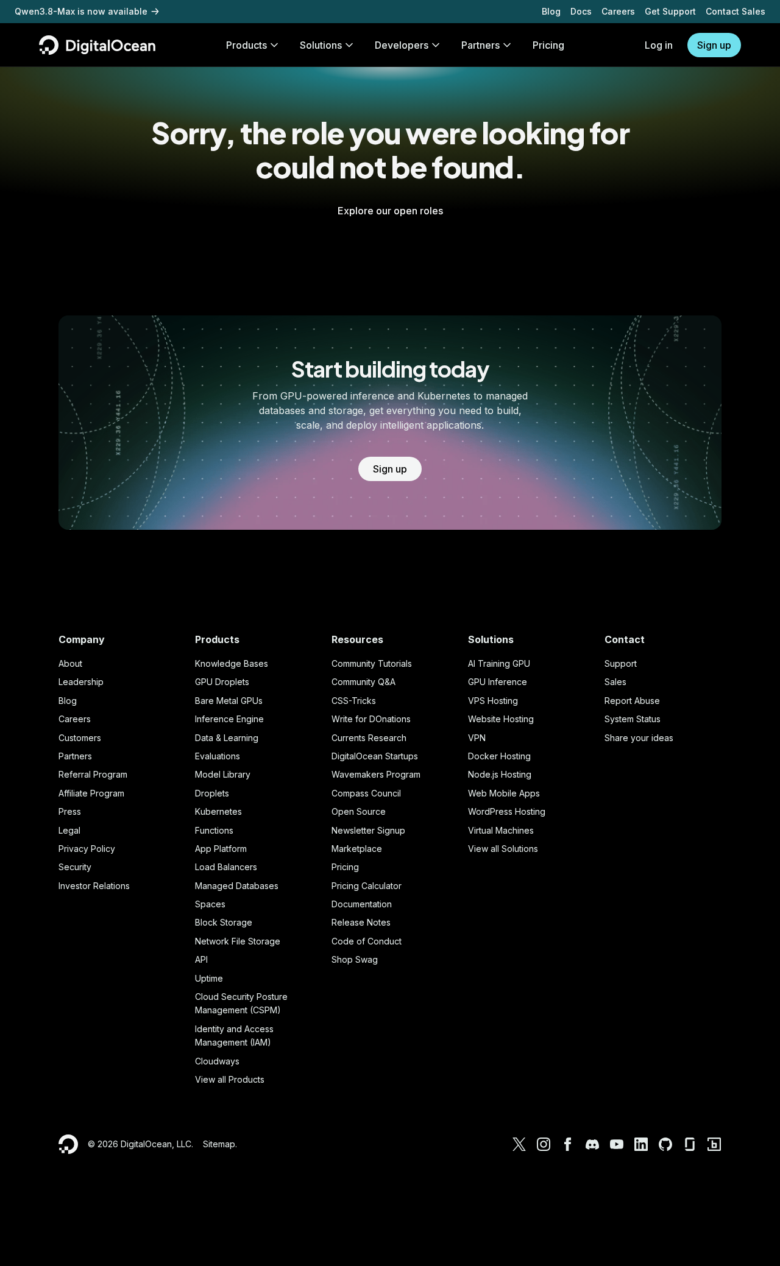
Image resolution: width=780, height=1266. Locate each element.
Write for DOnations (371, 719)
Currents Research (369, 738)
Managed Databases (236, 886)
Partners (75, 756)
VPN (477, 738)
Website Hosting (501, 719)
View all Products (229, 1079)
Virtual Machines (501, 830)
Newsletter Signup (368, 830)
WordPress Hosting (506, 811)
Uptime (209, 978)
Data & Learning (226, 738)
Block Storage (223, 922)
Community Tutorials (372, 663)
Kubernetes (218, 811)
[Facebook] (568, 1144)
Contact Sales (735, 11)
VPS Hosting (493, 700)
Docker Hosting (499, 756)
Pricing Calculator (367, 886)
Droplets (212, 793)
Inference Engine (229, 719)
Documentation (362, 904)
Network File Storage (237, 941)
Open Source (359, 811)
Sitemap (219, 1144)
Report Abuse (632, 700)
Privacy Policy (86, 848)
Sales (615, 682)
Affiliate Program (91, 793)
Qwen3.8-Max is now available (81, 11)
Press (69, 811)
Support (620, 663)
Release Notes (361, 922)
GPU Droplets (222, 682)
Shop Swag (355, 959)
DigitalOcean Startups (375, 756)
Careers (618, 11)
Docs (581, 11)
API (201, 959)
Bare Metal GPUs (229, 700)
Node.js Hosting (499, 774)
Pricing (345, 867)
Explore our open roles (390, 211)
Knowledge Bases (231, 663)
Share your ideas (638, 738)
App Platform (221, 848)
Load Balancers (226, 867)
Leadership (81, 682)
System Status (632, 719)
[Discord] (592, 1144)
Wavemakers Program (376, 774)
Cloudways (217, 1061)
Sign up (714, 45)
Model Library (222, 774)
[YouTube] (616, 1144)
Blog (551, 11)
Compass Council (366, 793)
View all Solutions (503, 848)
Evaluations (217, 756)
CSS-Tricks (354, 700)
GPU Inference (497, 682)
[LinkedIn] (641, 1144)
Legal (69, 830)
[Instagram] (543, 1144)
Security (74, 867)
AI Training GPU (499, 663)
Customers (79, 738)
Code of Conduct (367, 941)
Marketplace (357, 848)
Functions (214, 830)
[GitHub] (665, 1144)
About (70, 663)
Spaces (210, 904)
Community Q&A (363, 682)
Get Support (670, 11)
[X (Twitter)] (519, 1144)
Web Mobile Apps (504, 793)
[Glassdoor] (689, 1144)
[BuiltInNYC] (714, 1144)
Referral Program (92, 774)
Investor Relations (94, 886)
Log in (659, 45)
